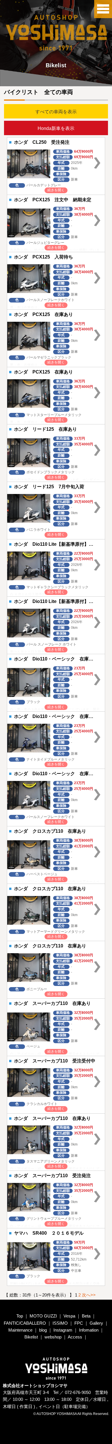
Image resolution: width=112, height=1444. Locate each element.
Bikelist (31, 1336)
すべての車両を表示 (56, 111)
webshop (53, 1336)
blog (43, 1330)
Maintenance (20, 1330)
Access (75, 1336)
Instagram (62, 1330)
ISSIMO (60, 1323)
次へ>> (89, 1294)
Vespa (69, 1315)
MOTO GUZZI (44, 1315)
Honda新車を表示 (56, 128)
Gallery (96, 1323)
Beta (86, 1315)
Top (19, 1315)
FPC (78, 1323)
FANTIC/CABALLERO (25, 1323)
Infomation (89, 1330)
